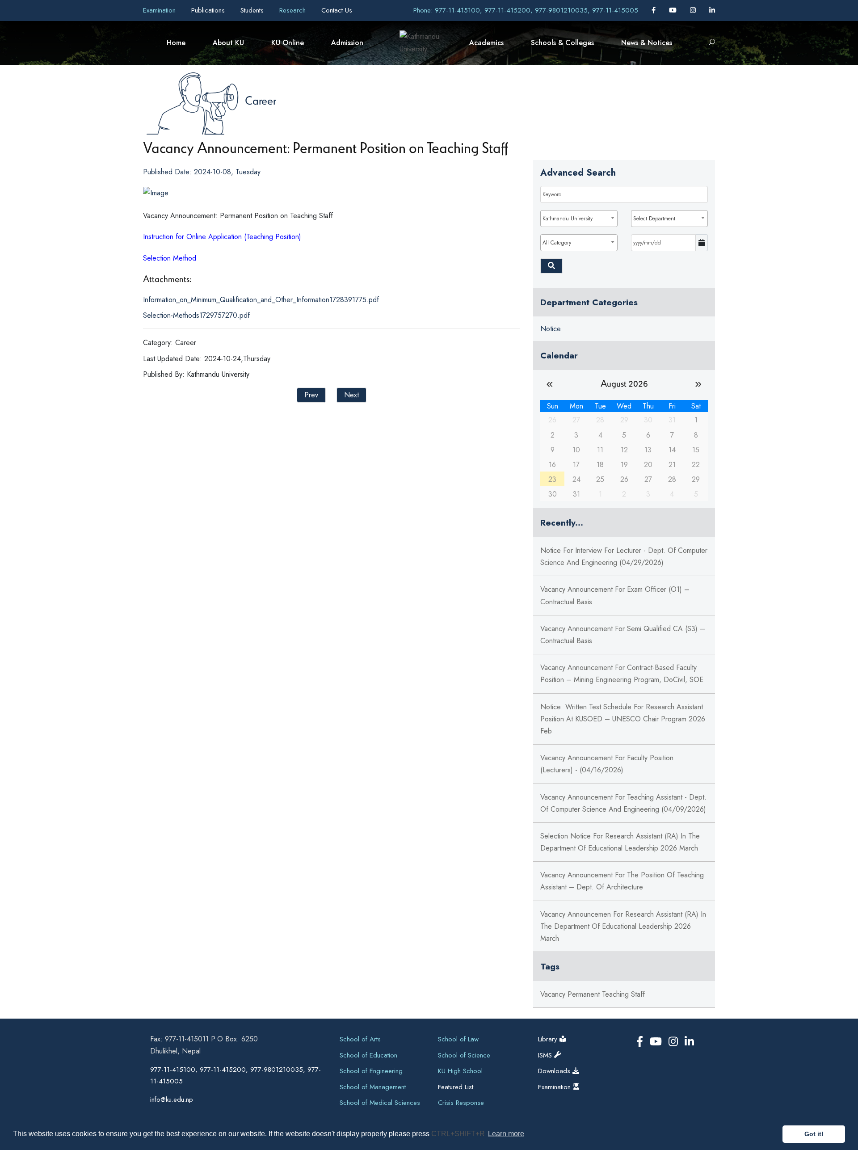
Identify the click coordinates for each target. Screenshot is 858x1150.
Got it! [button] (814, 1133)
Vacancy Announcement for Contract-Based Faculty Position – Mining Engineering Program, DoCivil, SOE (621, 673)
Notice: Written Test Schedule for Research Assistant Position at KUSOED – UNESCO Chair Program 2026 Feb (622, 719)
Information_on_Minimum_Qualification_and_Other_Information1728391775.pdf (261, 300)
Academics (486, 43)
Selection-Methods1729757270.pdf (196, 315)
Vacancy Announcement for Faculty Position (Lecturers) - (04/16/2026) (606, 764)
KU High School (460, 1071)
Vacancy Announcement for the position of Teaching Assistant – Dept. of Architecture (622, 881)
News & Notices (646, 43)
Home (176, 43)
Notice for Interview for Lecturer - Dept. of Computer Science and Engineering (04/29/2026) (623, 556)
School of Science (464, 1055)
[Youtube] (674, 10)
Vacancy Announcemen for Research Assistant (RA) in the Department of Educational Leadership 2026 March (623, 926)
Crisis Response (461, 1103)
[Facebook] (655, 10)
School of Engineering (371, 1071)
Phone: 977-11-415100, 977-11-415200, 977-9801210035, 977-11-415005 (525, 10)
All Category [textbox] (557, 243)
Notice (550, 329)
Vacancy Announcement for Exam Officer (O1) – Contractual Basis (615, 595)
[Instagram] (694, 10)
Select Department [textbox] (654, 219)
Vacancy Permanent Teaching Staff (592, 994)
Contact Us (336, 10)
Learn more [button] (506, 1133)
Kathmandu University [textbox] (568, 219)
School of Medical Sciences (380, 1103)
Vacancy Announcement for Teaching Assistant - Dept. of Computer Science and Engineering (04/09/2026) (623, 803)
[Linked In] (712, 10)
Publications (209, 10)
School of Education (368, 1055)
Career (260, 100)
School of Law (458, 1039)
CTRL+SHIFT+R (459, 1133)
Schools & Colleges (562, 43)
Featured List (455, 1087)
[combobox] (578, 218)
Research (293, 10)
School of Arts (360, 1039)
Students (253, 10)
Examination (160, 10)
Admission (347, 43)
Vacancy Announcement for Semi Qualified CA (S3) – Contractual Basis (622, 634)
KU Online (287, 43)
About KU (228, 43)
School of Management (373, 1087)
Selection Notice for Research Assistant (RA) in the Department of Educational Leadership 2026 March (620, 842)
